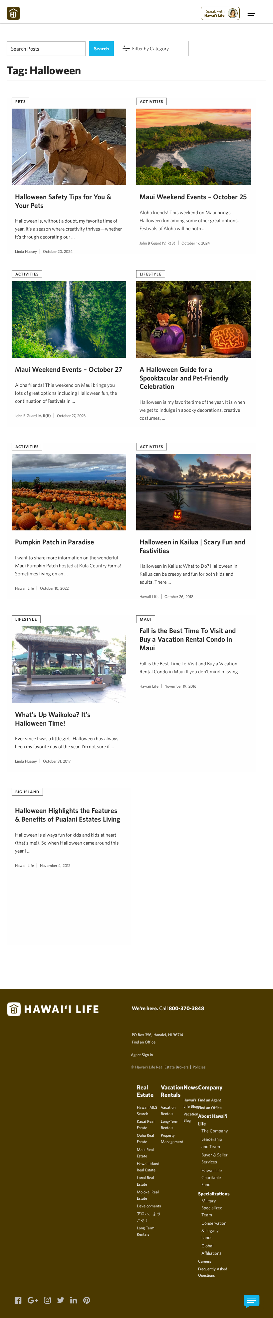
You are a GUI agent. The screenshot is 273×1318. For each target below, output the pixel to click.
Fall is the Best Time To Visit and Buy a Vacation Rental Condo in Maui (187, 639)
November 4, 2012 (55, 865)
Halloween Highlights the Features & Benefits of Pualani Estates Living (67, 814)
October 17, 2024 (195, 243)
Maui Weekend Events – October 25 (193, 197)
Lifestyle (150, 274)
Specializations (214, 1193)
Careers (204, 1261)
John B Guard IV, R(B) (157, 243)
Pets (20, 101)
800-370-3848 (186, 1008)
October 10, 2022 (54, 588)
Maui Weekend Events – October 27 (68, 369)
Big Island (27, 791)
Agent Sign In (142, 1054)
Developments (149, 1205)
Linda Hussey (26, 251)
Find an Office (143, 1041)
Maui (145, 619)
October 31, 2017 (57, 761)
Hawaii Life (24, 588)
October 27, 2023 (71, 415)
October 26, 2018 (178, 596)
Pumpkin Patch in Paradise (54, 542)
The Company (214, 1130)
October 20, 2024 (58, 251)
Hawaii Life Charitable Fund (211, 1177)
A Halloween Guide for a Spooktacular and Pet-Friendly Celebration (183, 377)
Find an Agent (209, 1099)
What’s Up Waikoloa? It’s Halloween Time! (53, 718)
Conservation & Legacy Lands (213, 1230)
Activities (151, 101)
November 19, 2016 (180, 686)
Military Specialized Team (211, 1208)
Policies (199, 1066)
